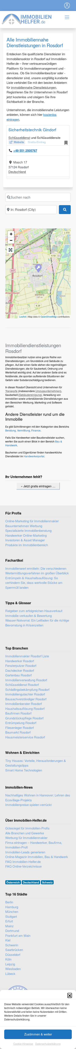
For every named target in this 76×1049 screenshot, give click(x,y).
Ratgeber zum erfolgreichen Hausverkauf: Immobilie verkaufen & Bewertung (34, 613)
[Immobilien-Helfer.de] (26, 18)
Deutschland (17, 171)
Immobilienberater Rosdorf (23, 703)
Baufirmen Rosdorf (18, 713)
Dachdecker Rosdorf (19, 670)
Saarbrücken (14, 949)
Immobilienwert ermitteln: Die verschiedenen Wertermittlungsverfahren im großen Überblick (37, 570)
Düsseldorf (12, 954)
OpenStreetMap (49, 316)
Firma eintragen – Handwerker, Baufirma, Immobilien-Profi (33, 845)
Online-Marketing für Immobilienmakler (32, 521)
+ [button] (11, 234)
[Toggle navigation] (67, 5)
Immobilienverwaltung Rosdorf (26, 680)
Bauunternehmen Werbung (23, 526)
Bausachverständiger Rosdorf (25, 699)
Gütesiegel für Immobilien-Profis (27, 828)
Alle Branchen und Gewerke (24, 833)
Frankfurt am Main (17, 935)
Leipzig (10, 964)
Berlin (9, 902)
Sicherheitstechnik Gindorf (32, 129)
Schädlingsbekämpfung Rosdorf (27, 689)
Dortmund (12, 930)
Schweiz (47, 882)
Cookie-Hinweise (23, 1043)
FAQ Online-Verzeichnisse (23, 866)
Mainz (9, 926)
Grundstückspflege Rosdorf (24, 718)
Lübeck (10, 973)
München (11, 911)
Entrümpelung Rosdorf (20, 722)
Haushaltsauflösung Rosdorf (25, 708)
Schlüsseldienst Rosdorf (22, 684)
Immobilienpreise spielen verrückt (28, 804)
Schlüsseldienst (19, 137)
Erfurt (9, 921)
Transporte (11, 391)
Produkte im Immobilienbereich (26, 545)
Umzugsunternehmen (47, 391)
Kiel (7, 940)
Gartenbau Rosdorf (18, 675)
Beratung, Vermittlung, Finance (23, 430)
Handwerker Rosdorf (19, 661)
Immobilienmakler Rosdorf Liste (27, 656)
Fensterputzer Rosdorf (20, 665)
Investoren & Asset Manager (25, 540)
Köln (8, 959)
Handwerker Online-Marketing (26, 535)
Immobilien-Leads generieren (25, 852)
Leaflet (22, 316)
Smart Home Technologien (23, 770)
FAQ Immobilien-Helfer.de (23, 861)
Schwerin (11, 945)
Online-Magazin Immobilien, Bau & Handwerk (36, 856)
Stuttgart (11, 916)
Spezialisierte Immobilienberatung (28, 530)
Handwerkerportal (34, 456)
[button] (70, 995)
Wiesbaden (13, 968)
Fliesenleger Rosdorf (19, 727)
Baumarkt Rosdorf (18, 732)
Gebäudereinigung (30, 395)
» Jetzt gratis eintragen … (38, 486)
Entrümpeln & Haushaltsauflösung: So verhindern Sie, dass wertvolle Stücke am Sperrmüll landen (33, 583)
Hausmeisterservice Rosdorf (25, 737)
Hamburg (11, 907)
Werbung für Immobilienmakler (26, 837)
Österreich (13, 882)
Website (19, 142)
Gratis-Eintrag (37, 142)
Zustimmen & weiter (38, 1034)
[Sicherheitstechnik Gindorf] (38, 268)
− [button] (11, 240)
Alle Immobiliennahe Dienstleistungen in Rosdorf (35, 42)
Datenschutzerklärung (48, 1043)
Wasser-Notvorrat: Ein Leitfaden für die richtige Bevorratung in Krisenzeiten (37, 622)
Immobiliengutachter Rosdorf (25, 694)
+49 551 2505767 (25, 150)
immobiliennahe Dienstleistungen (33, 87)
